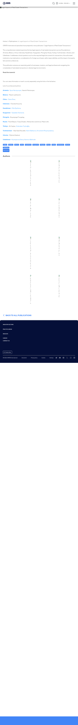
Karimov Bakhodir (29, 139)
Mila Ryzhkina (16, 108)
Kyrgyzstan (6, 113)
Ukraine (5, 135)
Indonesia (6, 104)
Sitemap (51, 357)
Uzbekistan (6, 139)
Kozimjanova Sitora (18, 139)
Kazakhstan (7, 108)
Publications (13, 41)
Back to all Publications (18, 315)
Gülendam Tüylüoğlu (22, 126)
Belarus (5, 95)
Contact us (6, 340)
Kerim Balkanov (31, 131)
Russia (5, 122)
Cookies (43, 357)
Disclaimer (24, 357)
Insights (5, 333)
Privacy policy (34, 357)
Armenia (6, 90)
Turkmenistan (7, 131)
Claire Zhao (11, 99)
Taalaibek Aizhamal (18, 113)
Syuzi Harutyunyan (15, 90)
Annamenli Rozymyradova (45, 131)
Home (5, 41)
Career (5, 338)
